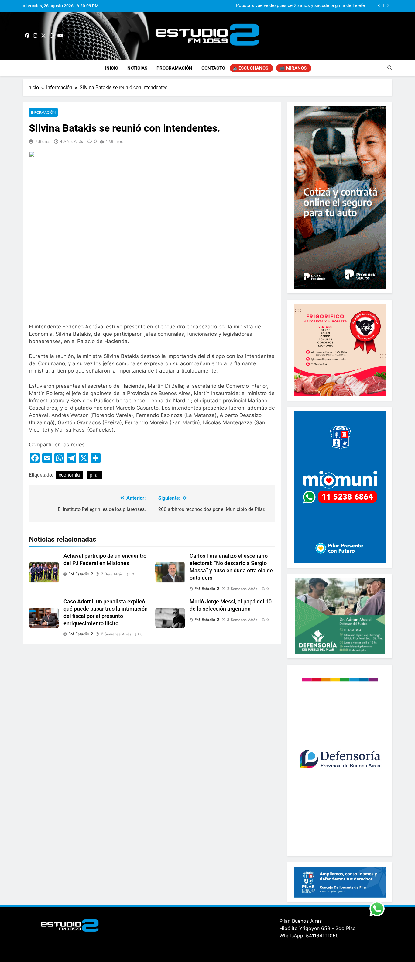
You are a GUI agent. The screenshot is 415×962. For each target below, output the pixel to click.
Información (43, 112)
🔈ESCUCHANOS (250, 68)
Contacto (213, 68)
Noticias (137, 68)
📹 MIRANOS (293, 68)
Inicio (111, 68)
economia (69, 475)
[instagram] (35, 36)
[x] (43, 36)
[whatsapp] (52, 36)
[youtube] (60, 36)
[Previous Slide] (379, 5)
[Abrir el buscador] (389, 67)
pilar (94, 475)
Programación (174, 68)
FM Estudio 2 (80, 574)
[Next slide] (388, 5)
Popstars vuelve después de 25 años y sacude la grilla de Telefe (300, 5)
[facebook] (27, 36)
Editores (42, 141)
